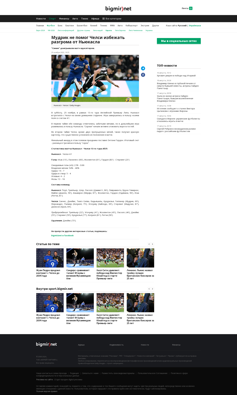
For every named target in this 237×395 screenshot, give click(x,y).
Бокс (60, 25)
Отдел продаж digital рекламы (68, 379)
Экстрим (145, 25)
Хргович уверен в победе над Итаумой (176, 75)
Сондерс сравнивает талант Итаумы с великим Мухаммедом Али (78, 274)
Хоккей (93, 25)
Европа (109, 30)
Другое (155, 25)
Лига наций (98, 30)
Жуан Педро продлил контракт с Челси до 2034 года (48, 273)
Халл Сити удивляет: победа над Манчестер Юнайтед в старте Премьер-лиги (109, 274)
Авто (75, 18)
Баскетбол (82, 25)
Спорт (52, 18)
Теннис (103, 25)
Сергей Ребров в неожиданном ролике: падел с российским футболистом (176, 130)
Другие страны (83, 30)
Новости (41, 18)
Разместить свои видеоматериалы (118, 373)
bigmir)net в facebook (62, 235)
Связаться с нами (90, 373)
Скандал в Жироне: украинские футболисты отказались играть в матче (178, 119)
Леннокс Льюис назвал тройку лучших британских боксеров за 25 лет (140, 274)
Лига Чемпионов (136, 30)
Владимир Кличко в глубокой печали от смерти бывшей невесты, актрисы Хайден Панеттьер (178, 86)
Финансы (64, 18)
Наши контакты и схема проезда (51, 373)
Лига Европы (120, 30)
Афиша (95, 18)
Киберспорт (132, 25)
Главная (40, 25)
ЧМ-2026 (51, 30)
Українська (195, 25)
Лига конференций (66, 30)
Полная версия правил (46, 391)
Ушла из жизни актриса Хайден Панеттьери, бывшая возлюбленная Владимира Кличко (175, 98)
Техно (84, 18)
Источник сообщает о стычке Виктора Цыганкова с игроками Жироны (176, 109)
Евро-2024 (40, 30)
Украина (149, 30)
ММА (112, 25)
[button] (149, 244)
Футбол (51, 25)
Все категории (113, 18)
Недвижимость (116, 344)
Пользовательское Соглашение (152, 373)
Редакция (74, 373)
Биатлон (69, 25)
